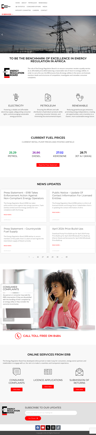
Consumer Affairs (34, 6)
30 (57, 257)
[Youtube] (42, 427)
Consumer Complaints (17, 381)
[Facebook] (37, 427)
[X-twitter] (48, 427)
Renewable (43, 3)
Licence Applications (48, 380)
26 (38, 257)
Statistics (21, 6)
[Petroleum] (48, 97)
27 (43, 257)
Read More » (8, 214)
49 (66, 257)
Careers (36, 10)
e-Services (6, 14)
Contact (44, 10)
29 (52, 257)
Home (17, 3)
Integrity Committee (23, 10)
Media (45, 6)
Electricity (16, 105)
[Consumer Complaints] (16, 371)
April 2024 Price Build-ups (67, 228)
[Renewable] (80, 97)
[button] (2, 34)
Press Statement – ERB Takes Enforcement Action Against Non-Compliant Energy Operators (24, 195)
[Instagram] (53, 427)
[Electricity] (16, 97)
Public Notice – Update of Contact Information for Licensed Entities (72, 195)
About (24, 3)
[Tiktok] (58, 427)
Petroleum (32, 3)
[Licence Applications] (48, 371)
